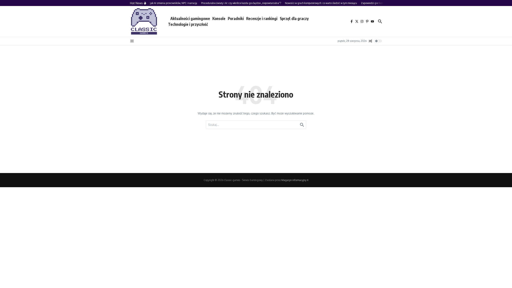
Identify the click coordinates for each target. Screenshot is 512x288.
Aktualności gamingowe (190, 18)
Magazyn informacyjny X (294, 180)
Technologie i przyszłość (188, 24)
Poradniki (236, 18)
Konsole (218, 18)
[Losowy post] (370, 41)
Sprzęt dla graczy (294, 18)
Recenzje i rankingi (261, 18)
